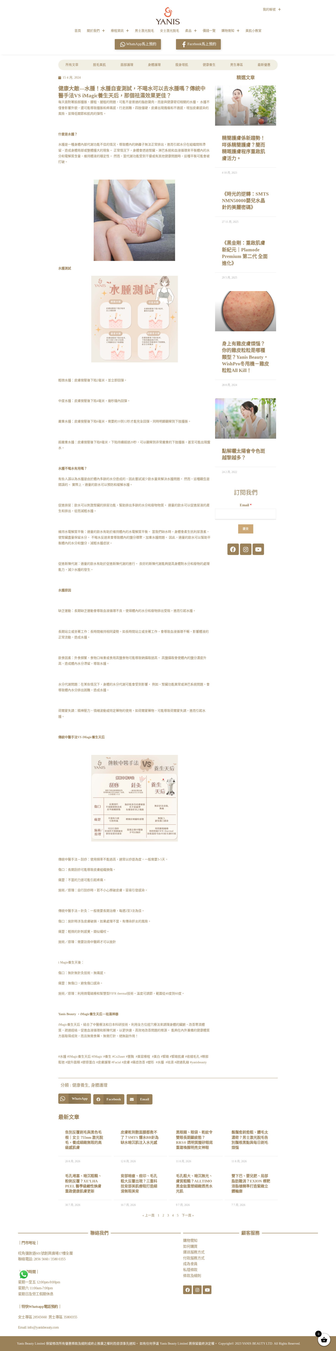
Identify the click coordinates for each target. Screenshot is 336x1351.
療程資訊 (117, 30)
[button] (74, 1099)
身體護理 (154, 64)
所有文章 (72, 64)
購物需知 (227, 30)
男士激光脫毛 (144, 30)
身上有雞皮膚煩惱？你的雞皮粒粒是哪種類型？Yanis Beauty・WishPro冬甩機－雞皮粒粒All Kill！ (245, 357)
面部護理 (126, 64)
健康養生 (209, 64)
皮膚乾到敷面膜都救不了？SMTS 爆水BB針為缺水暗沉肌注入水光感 (140, 1137)
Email (246, 505)
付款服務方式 (193, 1258)
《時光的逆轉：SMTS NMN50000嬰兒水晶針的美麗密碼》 (245, 200)
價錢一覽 (209, 30)
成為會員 (190, 1264)
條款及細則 (192, 1276)
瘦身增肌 (181, 64)
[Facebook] (233, 549)
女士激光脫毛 (169, 30)
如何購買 (190, 1246)
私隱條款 (190, 1270)
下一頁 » (188, 1215)
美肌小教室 (253, 30)
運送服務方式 (193, 1252)
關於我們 (93, 30)
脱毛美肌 (99, 64)
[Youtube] (258, 549)
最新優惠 (264, 64)
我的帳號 (269, 9)
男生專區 (236, 64)
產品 (188, 30)
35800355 (70, 1317)
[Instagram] (245, 549)
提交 (246, 529)
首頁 (78, 30)
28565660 (40, 1317)
